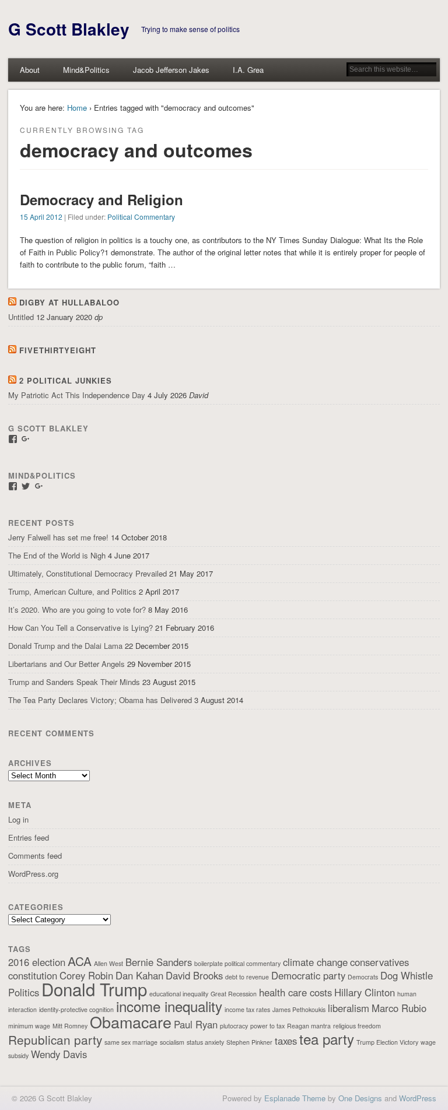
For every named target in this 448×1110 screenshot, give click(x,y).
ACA (80, 961)
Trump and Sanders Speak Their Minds (74, 681)
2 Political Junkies (65, 380)
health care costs (295, 992)
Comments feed (35, 855)
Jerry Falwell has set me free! (58, 537)
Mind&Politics (86, 69)
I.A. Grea (248, 69)
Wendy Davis (59, 1054)
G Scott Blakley (69, 29)
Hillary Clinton (364, 992)
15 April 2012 (41, 217)
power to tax (267, 1025)
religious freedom (357, 1025)
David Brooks (194, 975)
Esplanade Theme (295, 1098)
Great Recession (234, 993)
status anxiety (205, 1042)
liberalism (348, 1008)
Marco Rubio (399, 1008)
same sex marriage (131, 1042)
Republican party (55, 1039)
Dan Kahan (139, 975)
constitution (32, 975)
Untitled (21, 316)
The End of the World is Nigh (57, 555)
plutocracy (234, 1025)
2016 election (36, 962)
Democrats (363, 976)
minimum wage (29, 1025)
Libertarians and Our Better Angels (66, 663)
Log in (18, 819)
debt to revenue (247, 976)
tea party (326, 1038)
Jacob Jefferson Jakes (171, 69)
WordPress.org (33, 873)
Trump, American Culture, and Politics (72, 591)
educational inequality (178, 993)
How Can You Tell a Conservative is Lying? (80, 627)
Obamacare (131, 1021)
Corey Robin (86, 975)
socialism (172, 1042)
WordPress (417, 1098)
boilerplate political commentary (237, 963)
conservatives (379, 962)
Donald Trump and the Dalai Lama (65, 645)
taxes (286, 1041)
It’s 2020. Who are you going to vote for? (77, 609)
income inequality (169, 1006)
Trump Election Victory (387, 1042)
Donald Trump (94, 988)
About (30, 69)
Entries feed (28, 837)
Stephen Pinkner (249, 1042)
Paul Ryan (196, 1024)
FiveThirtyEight (57, 350)
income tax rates (247, 1009)
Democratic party (308, 975)
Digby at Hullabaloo (69, 302)
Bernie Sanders (158, 962)
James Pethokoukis (299, 1009)
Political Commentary (141, 217)
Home (77, 107)
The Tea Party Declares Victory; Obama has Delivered (100, 699)
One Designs (360, 1098)
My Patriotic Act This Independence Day (76, 395)
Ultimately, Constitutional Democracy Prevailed (87, 573)
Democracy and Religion (101, 199)
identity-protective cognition (76, 1009)
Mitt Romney (70, 1025)
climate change (315, 962)
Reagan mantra (309, 1025)
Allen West (108, 963)
